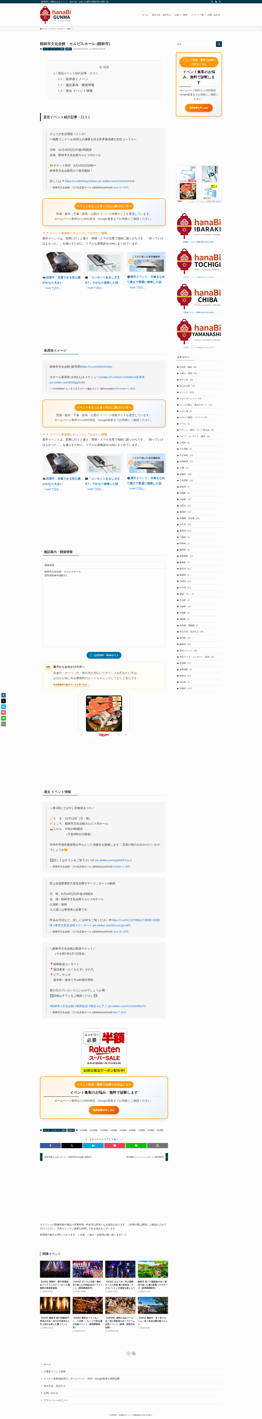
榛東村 (185, 575)
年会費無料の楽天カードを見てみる (70, 684)
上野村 (185, 442)
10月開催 (83, 1130)
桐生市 (185, 568)
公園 (184, 468)
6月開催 (132, 1130)
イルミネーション (190, 398)
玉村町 (185, 606)
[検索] (220, 1)
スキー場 (186, 411)
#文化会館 (67, 1006)
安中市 (185, 524)
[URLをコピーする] (157, 1145)
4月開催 (114, 1130)
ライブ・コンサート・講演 (54, 49)
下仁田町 (186, 449)
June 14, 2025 (120, 187)
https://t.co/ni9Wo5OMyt (96, 366)
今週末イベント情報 (55, 1371)
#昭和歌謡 (81, 1006)
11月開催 (93, 1130)
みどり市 (186, 379)
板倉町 (185, 562)
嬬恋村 (185, 512)
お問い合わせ (51, 1393)
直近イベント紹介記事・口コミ (78, 73)
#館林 (148, 920)
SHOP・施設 (188, 367)
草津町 (185, 638)
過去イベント (188, 650)
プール (185, 424)
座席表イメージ (77, 79)
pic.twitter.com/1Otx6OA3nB (116, 181)
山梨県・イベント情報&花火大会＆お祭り (199, 347)
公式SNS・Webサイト (104, 655)
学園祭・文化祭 (189, 518)
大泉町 (185, 499)
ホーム (47, 1364)
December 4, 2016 (125, 388)
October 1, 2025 (121, 866)
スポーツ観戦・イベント (193, 417)
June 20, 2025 (120, 931)
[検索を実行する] (219, 44)
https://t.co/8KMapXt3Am (81, 181)
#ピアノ (102, 1006)
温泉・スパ (187, 594)
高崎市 (186, 688)
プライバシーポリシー (56, 1400)
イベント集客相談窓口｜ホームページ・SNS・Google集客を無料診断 (82, 1378)
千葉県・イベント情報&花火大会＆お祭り (199, 312)
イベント (187, 392)
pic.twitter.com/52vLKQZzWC (112, 925)
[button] (50, 1145)
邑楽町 (185, 663)
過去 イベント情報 (79, 90)
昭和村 (185, 550)
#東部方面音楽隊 (64, 925)
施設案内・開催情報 (80, 85)
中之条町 (186, 455)
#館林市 (55, 1006)
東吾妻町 (186, 556)
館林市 (68, 49)
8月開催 (151, 1130)
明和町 (185, 543)
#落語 (92, 1006)
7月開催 (141, 1130)
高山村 (185, 682)
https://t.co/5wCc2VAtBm (118, 377)
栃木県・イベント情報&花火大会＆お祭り (199, 277)
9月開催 (160, 1130)
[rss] (216, 1)
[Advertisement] (104, 317)
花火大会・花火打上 (191, 631)
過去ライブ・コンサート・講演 (197, 657)
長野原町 (186, 669)
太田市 (185, 505)
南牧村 (185, 487)
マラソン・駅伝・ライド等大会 (197, 430)
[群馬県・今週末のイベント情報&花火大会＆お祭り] (55, 15)
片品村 (185, 600)
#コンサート (84, 925)
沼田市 (185, 581)
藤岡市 (185, 644)
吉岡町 (185, 493)
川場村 (185, 537)
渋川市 (185, 587)
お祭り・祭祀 (188, 373)
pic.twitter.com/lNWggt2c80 (67, 382)
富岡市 (185, 531)
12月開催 (104, 1130)
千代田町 (186, 480)
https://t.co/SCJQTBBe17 (127, 920)
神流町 (185, 619)
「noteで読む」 (52, 287)
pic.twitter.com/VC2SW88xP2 (127, 1006)
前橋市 (186, 474)
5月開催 (123, 1130)
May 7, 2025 (119, 1012)
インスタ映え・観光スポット (196, 405)
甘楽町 (185, 613)
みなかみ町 (187, 386)
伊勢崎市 (186, 461)
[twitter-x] (212, 1)
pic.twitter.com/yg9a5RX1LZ (113, 860)
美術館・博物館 (189, 625)
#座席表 (139, 377)
